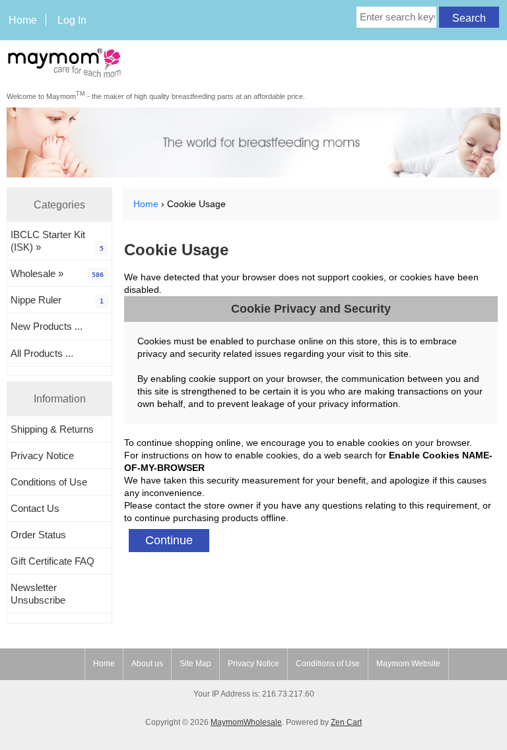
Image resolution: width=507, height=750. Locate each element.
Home (23, 20)
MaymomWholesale (246, 722)
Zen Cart (346, 722)
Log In (71, 20)
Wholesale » (57, 273)
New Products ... (47, 326)
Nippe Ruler (57, 299)
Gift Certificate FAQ (52, 561)
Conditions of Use (49, 481)
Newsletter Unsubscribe (38, 594)
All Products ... (42, 353)
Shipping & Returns (52, 429)
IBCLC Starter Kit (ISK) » (57, 241)
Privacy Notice (42, 455)
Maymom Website (408, 663)
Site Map (195, 663)
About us (147, 663)
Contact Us (35, 508)
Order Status (38, 534)
